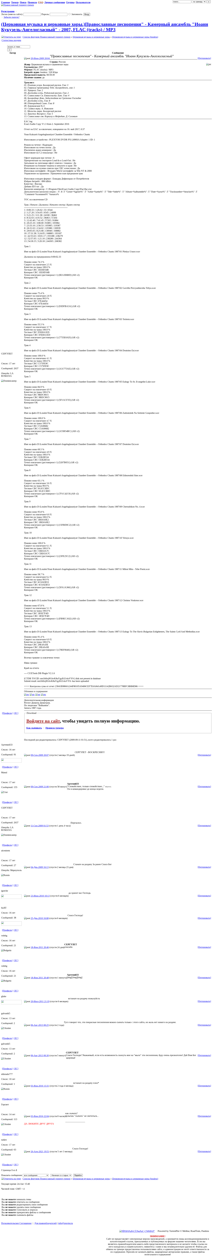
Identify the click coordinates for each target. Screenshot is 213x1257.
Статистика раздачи (11, 40)
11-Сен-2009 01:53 (40, 825)
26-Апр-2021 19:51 (40, 1151)
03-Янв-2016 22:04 (40, 1116)
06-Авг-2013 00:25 (40, 1025)
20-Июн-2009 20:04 (40, 58)
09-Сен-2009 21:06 (40, 786)
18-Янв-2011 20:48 (40, 977)
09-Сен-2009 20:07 (40, 755)
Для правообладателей (45, 1223)
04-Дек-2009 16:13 (40, 867)
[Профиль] (7, 713)
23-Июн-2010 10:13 (40, 896)
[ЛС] (16, 713)
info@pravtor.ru (65, 1223)
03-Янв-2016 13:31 (40, 1086)
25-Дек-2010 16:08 (40, 918)
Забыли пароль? (11, 17)
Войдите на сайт (43, 721)
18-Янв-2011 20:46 (40, 947)
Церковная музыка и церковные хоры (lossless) (135, 37)
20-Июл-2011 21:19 (40, 1001)
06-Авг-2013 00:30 (40, 1055)
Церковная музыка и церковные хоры (91, 37)
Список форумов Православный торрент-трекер (46, 37)
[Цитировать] (204, 58)
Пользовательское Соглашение (16, 1223)
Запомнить (76, 14)
